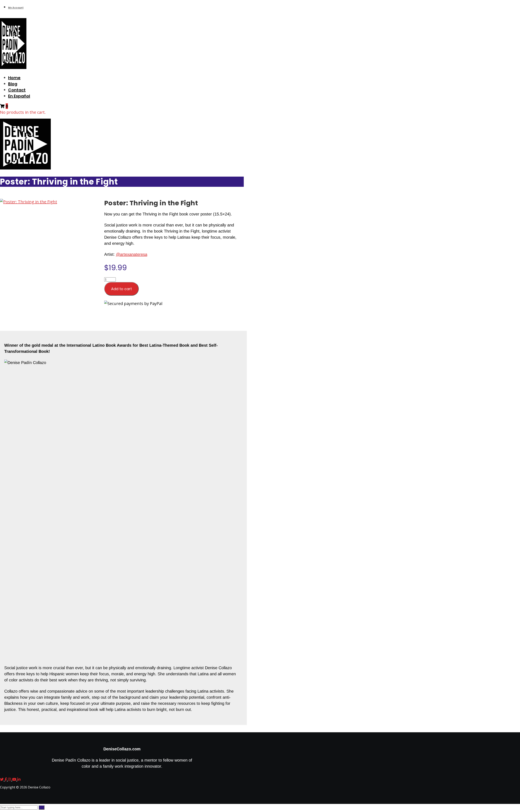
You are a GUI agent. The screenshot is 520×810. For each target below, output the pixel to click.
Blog (12, 84)
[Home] (25, 168)
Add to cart (121, 288)
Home (14, 78)
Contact (17, 90)
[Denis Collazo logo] (13, 67)
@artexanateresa (131, 254)
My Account (16, 7)
